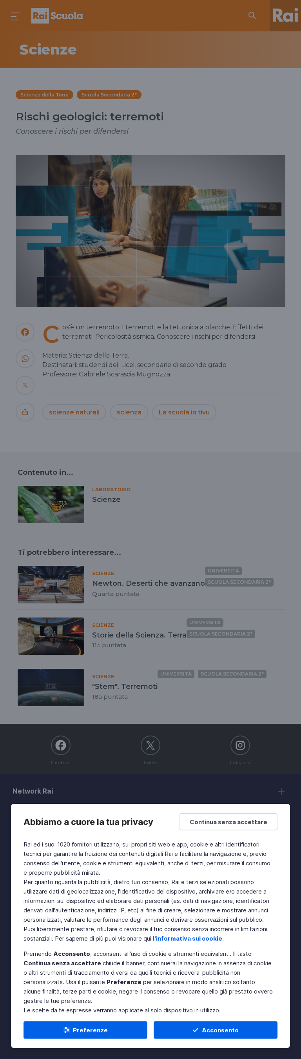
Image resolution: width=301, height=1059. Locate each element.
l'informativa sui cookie (187, 938)
